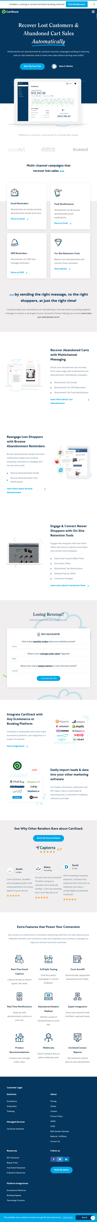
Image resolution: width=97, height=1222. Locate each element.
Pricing (53, 1101)
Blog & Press (12, 1163)
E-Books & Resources (16, 1173)
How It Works (66, 66)
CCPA (52, 1126)
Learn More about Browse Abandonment (19, 491)
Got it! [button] (84, 1217)
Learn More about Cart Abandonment (61, 402)
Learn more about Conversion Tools (67, 586)
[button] (48, 4)
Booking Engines (14, 1196)
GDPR (52, 1121)
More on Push (61, 223)
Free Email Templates (16, 1168)
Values (53, 1106)
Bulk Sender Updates (59, 1132)
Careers (53, 1111)
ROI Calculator (13, 1158)
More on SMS (17, 273)
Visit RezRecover (76, 4)
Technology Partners (16, 1201)
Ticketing (11, 1111)
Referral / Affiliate (58, 1137)
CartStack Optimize (15, 1129)
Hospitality (12, 1106)
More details (60, 269)
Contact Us (55, 1142)
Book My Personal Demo (48, 838)
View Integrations (15, 746)
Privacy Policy (56, 1116)
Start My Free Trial (32, 67)
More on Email (18, 219)
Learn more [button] (68, 1217)
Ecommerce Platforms (16, 1191)
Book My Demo (61, 1170)
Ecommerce (12, 1101)
